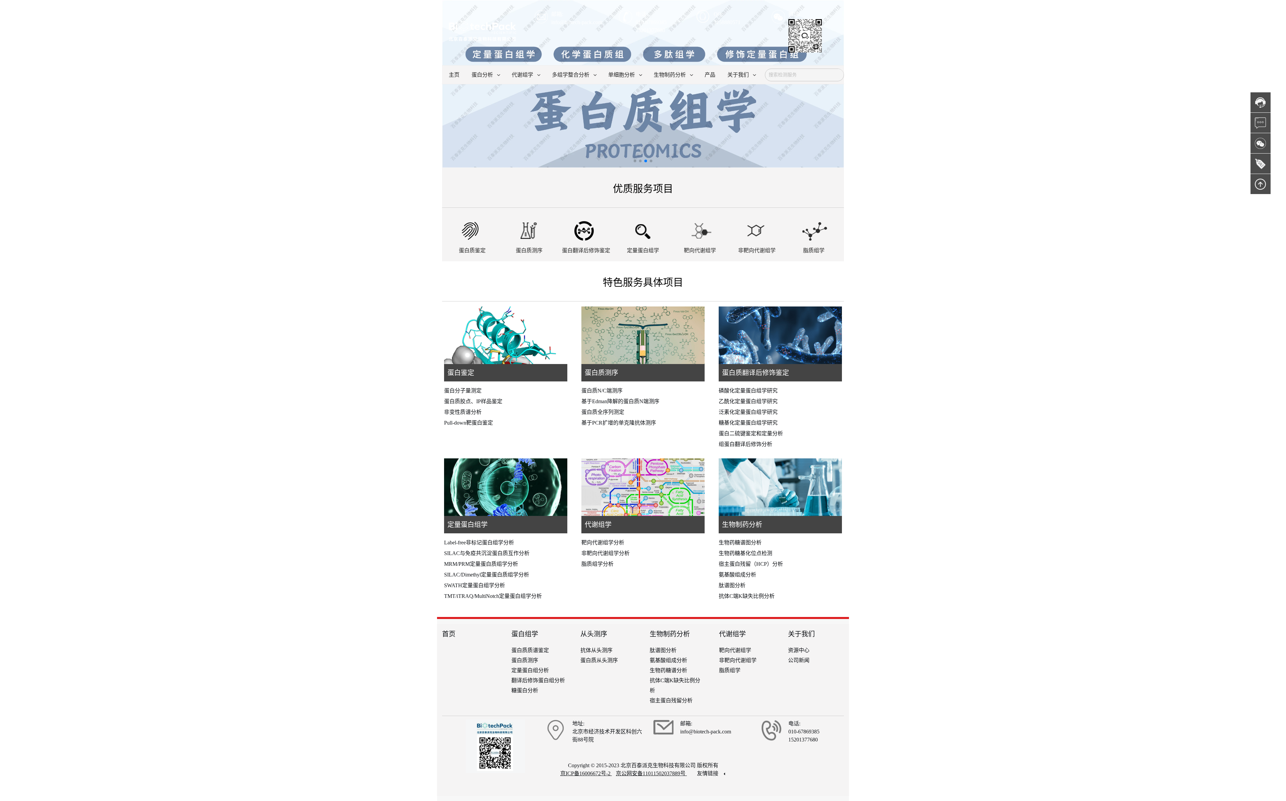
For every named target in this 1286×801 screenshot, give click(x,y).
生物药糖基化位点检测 (745, 553)
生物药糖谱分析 (668, 670)
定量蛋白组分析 (530, 670)
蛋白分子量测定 (463, 390)
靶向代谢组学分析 (602, 542)
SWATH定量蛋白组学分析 (474, 585)
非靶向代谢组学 (738, 660)
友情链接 (708, 773)
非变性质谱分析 (463, 412)
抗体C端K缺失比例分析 (747, 596)
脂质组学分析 (597, 564)
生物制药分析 (742, 524)
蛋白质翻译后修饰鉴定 (755, 372)
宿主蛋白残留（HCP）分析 (751, 564)
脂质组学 (729, 670)
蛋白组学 (524, 634)
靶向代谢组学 (735, 650)
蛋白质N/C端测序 (602, 390)
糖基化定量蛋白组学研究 (748, 423)
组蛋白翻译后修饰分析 (745, 444)
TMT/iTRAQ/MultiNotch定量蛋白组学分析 (493, 596)
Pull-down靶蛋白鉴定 (468, 423)
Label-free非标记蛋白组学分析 (479, 542)
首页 (448, 634)
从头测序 (593, 634)
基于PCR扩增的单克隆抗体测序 (618, 423)
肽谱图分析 (732, 585)
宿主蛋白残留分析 (671, 700)
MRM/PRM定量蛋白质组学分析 (481, 564)
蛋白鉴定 (460, 372)
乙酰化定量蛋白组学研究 (748, 401)
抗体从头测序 (596, 650)
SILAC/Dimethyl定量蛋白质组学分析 (486, 574)
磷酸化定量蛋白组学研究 (748, 390)
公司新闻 (798, 660)
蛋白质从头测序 (599, 660)
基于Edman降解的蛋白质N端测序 (620, 401)
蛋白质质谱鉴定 (530, 650)
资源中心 (798, 650)
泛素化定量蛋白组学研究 (748, 412)
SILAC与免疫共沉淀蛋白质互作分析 (486, 553)
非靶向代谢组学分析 (605, 553)
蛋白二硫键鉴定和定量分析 (751, 433)
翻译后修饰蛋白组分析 (538, 680)
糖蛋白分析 (524, 690)
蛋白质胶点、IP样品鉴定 (473, 401)
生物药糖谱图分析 (740, 542)
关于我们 (801, 634)
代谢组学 (598, 524)
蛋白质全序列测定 (602, 412)
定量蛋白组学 (467, 524)
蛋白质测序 (601, 372)
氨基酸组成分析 (737, 574)
